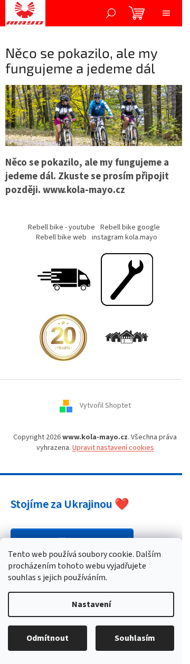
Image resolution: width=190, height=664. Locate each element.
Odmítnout (47, 638)
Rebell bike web (61, 237)
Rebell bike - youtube (61, 227)
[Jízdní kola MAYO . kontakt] (126, 337)
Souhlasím (135, 638)
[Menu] (166, 13)
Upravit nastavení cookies (113, 447)
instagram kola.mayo (124, 237)
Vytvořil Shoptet (105, 406)
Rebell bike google (130, 227)
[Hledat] (110, 13)
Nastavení (91, 604)
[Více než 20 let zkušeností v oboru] (63, 337)
